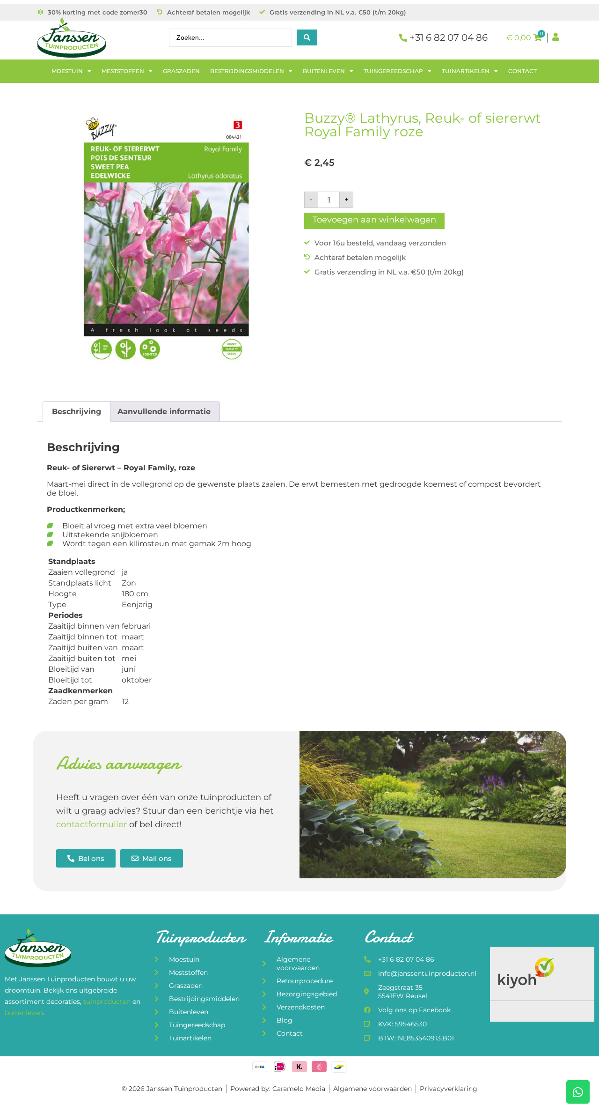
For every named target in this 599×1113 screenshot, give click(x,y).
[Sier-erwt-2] (166, 240)
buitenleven (24, 1013)
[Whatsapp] (578, 1092)
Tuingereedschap (393, 70)
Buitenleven (324, 70)
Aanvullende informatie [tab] (164, 411)
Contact (522, 70)
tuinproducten (107, 1001)
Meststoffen (123, 70)
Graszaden (181, 70)
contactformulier (91, 824)
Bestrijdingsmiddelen (247, 70)
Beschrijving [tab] (76, 411)
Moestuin (67, 70)
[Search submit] (307, 37)
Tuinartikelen (465, 70)
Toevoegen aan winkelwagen (374, 220)
